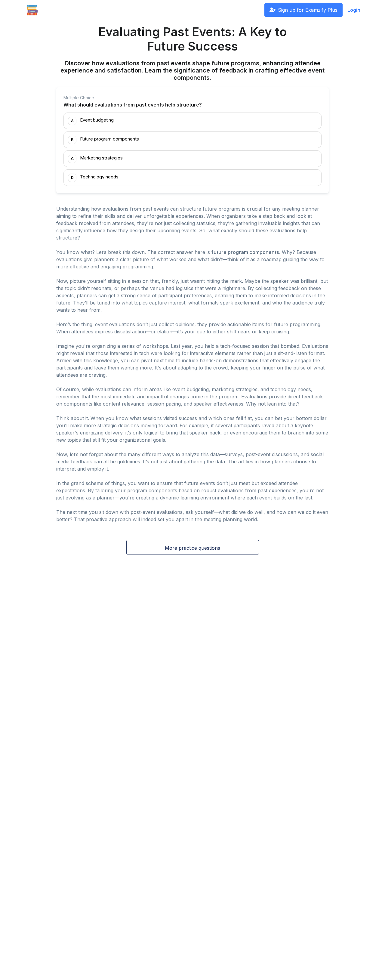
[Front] (32, 9)
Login (353, 10)
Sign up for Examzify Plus (307, 10)
